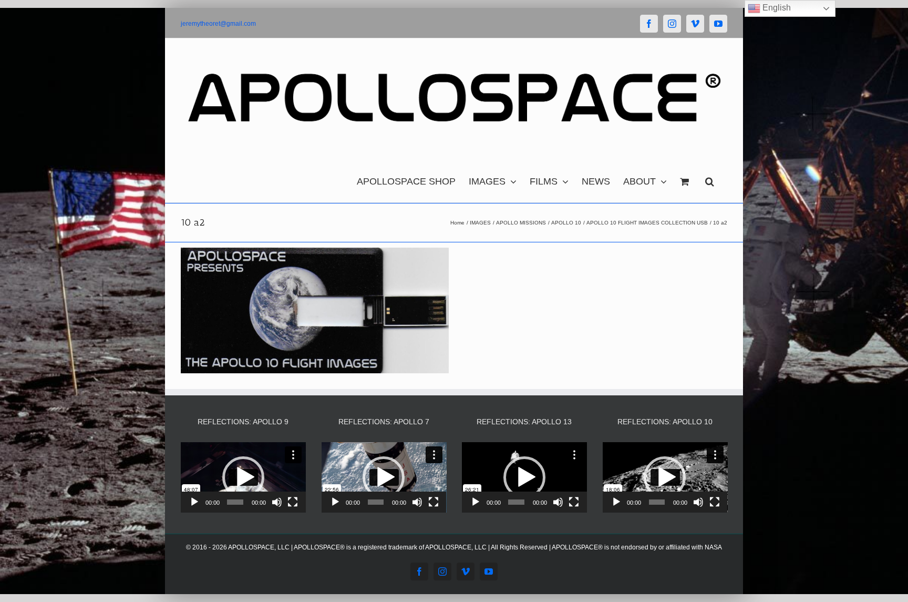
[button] (709, 178)
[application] (243, 477)
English (775, 7)
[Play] (194, 502)
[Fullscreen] (292, 502)
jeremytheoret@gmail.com (218, 23)
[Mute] (277, 502)
